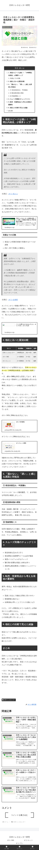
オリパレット (28, 840)
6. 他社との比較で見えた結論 (17, 107)
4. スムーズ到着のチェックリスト (19, 99)
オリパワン (19, 843)
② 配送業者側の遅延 (17, 93)
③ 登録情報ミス (15, 96)
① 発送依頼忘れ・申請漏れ (19, 90)
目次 (16, 68)
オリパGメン (13, 194)
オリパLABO (13, 300)
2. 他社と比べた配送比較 (16, 81)
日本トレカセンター (9, 700)
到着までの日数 (15, 78)
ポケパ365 (10, 840)
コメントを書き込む (19, 815)
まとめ (10, 110)
